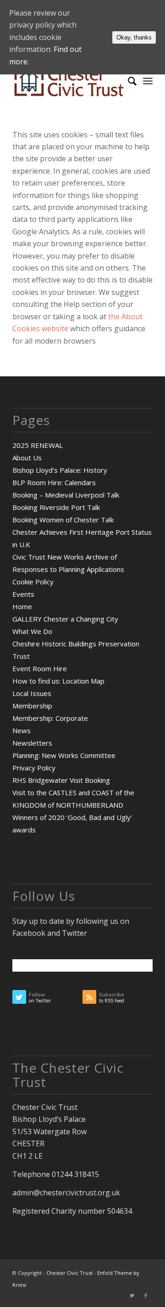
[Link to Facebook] (146, 1295)
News (21, 730)
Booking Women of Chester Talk (63, 519)
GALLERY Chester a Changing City (65, 618)
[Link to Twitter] (132, 1295)
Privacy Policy (33, 767)
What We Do (32, 631)
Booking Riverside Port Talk (56, 507)
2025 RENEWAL (37, 445)
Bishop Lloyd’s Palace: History (59, 470)
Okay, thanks (134, 37)
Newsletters (32, 742)
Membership (32, 705)
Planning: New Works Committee (64, 755)
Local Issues (31, 693)
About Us (27, 457)
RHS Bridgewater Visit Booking (61, 780)
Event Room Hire (39, 668)
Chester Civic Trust (69, 1272)
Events (23, 594)
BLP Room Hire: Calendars (54, 482)
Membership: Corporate (50, 718)
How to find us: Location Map (58, 680)
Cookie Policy (33, 581)
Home (22, 606)
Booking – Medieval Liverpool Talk (65, 494)
